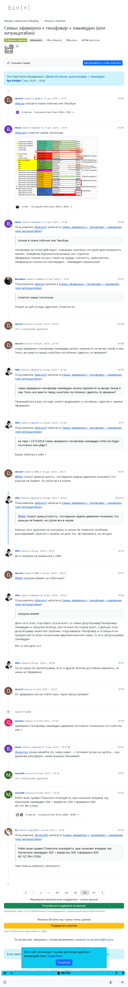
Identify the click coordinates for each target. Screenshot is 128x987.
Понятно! (64, 962)
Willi (17, 369)
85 (75, 892)
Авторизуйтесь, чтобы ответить (102, 62)
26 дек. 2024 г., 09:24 (54, 573)
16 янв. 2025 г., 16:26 (53, 830)
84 (66, 892)
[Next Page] (102, 892)
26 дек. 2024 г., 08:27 (54, 471)
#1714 (121, 551)
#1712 (121, 471)
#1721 (121, 773)
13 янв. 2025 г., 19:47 (56, 747)
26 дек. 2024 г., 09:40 (43, 663)
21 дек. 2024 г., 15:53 (57, 279)
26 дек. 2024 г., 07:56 (54, 422)
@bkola (19, 103)
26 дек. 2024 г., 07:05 (46, 343)
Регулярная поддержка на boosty (64, 905)
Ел (16, 830)
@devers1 (21, 132)
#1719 (121, 720)
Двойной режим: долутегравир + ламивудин (75, 76)
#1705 (121, 127)
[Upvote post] (104, 117)
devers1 (19, 98)
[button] (4, 982)
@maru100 (41, 835)
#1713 (121, 498)
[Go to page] (48, 892)
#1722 (121, 793)
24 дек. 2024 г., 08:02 (46, 324)
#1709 (121, 343)
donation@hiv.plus (101, 939)
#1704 (121, 98)
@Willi (19, 476)
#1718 (121, 689)
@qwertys (21, 752)
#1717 (121, 663)
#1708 (121, 324)
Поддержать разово (64, 925)
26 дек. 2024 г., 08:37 (43, 551)
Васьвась (20, 279)
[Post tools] (121, 117)
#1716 (121, 595)
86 (84, 892)
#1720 (121, 747)
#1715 (121, 573)
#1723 (121, 830)
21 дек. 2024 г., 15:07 (55, 98)
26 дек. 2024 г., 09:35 (55, 595)
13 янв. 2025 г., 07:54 (47, 720)
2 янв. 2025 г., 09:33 (46, 689)
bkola (37, 98)
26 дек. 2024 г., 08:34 (55, 498)
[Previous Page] (26, 892)
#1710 (121, 369)
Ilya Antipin (14, 80)
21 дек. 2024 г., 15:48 (55, 222)
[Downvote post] (115, 117)
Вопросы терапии (16, 40)
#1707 (121, 279)
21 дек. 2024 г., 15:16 (55, 127)
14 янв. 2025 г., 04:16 (47, 773)
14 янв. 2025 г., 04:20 (47, 793)
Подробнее (54, 956)
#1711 (121, 422)
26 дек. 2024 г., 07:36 (54, 369)
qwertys (19, 720)
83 (57, 892)
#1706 (121, 222)
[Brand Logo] (18, 8)
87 (93, 892)
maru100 (19, 773)
